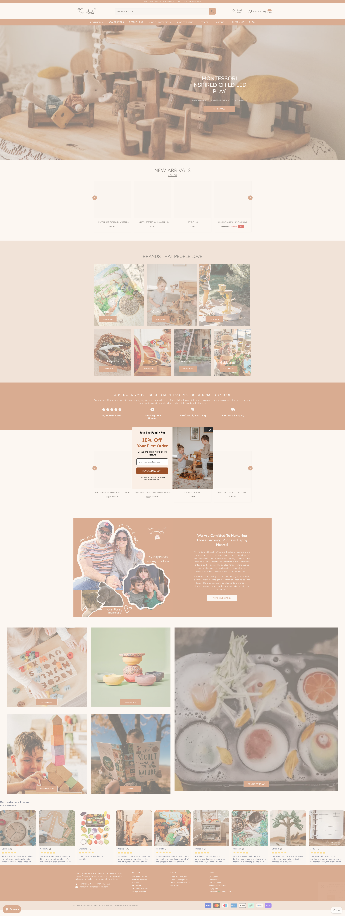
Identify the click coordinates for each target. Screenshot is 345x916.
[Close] (209, 430)
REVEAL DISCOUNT (152, 471)
